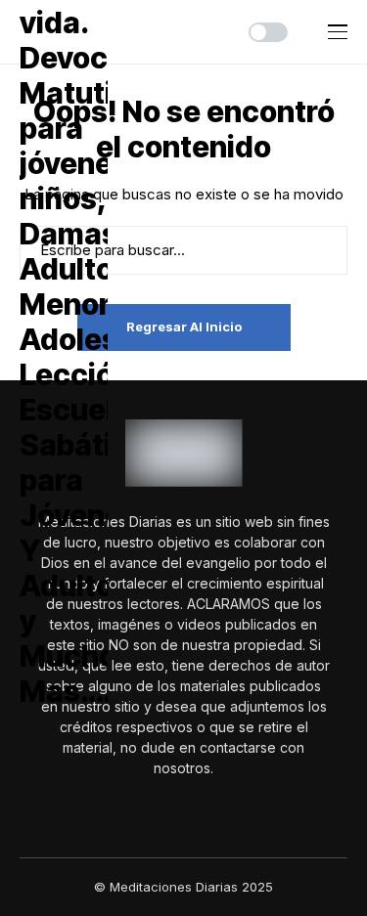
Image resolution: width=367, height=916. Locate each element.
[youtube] (198, 810)
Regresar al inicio (184, 326)
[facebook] (170, 810)
